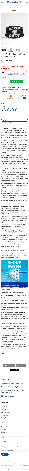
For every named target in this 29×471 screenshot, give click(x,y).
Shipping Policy (5, 426)
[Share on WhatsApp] (2, 109)
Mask (17, 7)
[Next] (25, 29)
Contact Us (4, 406)
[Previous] (3, 29)
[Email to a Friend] (10, 109)
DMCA (2, 438)
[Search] (24, 2)
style (3, 72)
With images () (10, 365)
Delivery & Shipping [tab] (7, 122)
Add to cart (16, 81)
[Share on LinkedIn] (16, 109)
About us (3, 409)
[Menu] (2, 2)
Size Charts (4, 429)
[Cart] (27, 2)
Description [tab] (5, 120)
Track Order (4, 432)
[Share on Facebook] (5, 109)
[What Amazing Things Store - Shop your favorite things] (14, 3)
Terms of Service (5, 412)
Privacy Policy (4, 418)
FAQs (2, 435)
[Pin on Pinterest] (13, 109)
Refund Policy (4, 415)
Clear (25, 71)
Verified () (21, 365)
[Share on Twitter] (8, 109)
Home (12, 7)
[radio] (10, 73)
